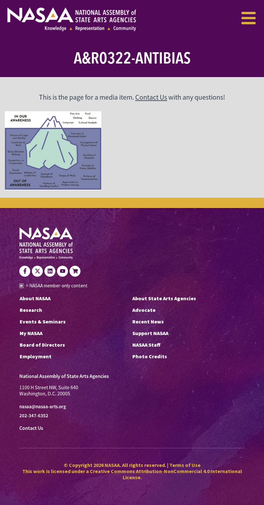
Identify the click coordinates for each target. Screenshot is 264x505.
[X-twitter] (37, 271)
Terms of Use (185, 465)
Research (31, 310)
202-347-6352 (33, 415)
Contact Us (151, 97)
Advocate (144, 310)
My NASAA (31, 333)
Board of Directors (42, 345)
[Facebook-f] (24, 271)
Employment (36, 356)
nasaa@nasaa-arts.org (42, 406)
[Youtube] (62, 271)
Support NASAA (150, 333)
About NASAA (35, 298)
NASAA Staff (146, 345)
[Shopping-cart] (75, 271)
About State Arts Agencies (164, 298)
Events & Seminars (43, 321)
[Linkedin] (49, 271)
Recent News (148, 321)
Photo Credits (149, 356)
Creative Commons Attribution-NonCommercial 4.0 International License (166, 474)
